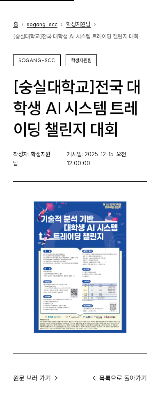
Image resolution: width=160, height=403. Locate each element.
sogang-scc (42, 24)
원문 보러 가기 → (36, 378)
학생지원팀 (78, 24)
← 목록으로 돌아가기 (119, 378)
